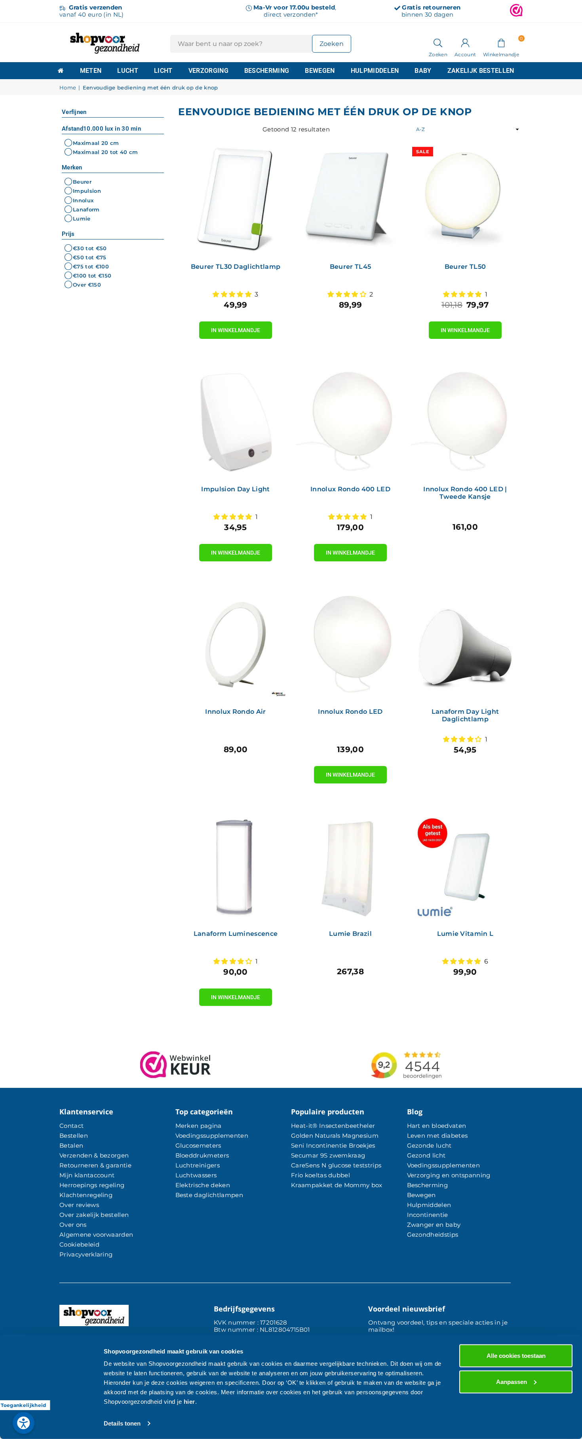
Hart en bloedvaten (436, 1125)
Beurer (82, 182)
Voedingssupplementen (211, 1135)
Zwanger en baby (434, 1224)
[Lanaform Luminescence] (236, 867)
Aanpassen (511, 1381)
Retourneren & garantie (95, 1165)
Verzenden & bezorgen (94, 1155)
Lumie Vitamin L (465, 933)
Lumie (82, 218)
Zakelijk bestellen (480, 70)
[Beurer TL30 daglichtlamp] (236, 200)
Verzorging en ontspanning (449, 1175)
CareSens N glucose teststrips (336, 1165)
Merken (72, 167)
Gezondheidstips (432, 1234)
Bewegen (320, 70)
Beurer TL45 (350, 266)
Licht (163, 70)
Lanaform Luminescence (236, 933)
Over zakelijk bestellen (94, 1214)
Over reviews (79, 1205)
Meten (91, 70)
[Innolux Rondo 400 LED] (350, 422)
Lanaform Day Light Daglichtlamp (465, 715)
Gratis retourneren (431, 7)
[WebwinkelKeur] (516, 11)
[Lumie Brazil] (350, 867)
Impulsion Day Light (235, 489)
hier (189, 1401)
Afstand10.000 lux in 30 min (101, 128)
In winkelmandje (235, 327)
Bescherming (266, 70)
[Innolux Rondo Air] (236, 645)
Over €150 (87, 284)
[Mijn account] (465, 42)
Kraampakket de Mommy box (336, 1185)
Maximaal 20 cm (96, 143)
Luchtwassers (196, 1175)
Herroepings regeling (91, 1185)
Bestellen (73, 1135)
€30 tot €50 (90, 248)
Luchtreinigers (197, 1165)
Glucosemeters (198, 1145)
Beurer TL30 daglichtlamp (236, 266)
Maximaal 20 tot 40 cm (105, 152)
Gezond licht (426, 1155)
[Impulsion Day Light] (236, 422)
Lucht (127, 70)
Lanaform (86, 209)
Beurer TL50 (465, 266)
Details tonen (122, 1423)
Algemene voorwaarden (96, 1234)
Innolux (83, 200)
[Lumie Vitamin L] (465, 867)
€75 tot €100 (91, 266)
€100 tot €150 (92, 275)
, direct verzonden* (294, 11)
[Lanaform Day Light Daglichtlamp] (465, 645)
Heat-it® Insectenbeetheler (333, 1125)
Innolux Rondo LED (350, 711)
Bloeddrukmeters (202, 1155)
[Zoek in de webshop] (438, 42)
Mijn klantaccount (86, 1175)
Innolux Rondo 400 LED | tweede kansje (465, 492)
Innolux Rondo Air (235, 711)
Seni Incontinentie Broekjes (333, 1145)
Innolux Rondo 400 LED (350, 489)
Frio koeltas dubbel (320, 1175)
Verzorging (208, 70)
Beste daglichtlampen (209, 1195)
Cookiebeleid (79, 1244)
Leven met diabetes (437, 1135)
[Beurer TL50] (465, 200)
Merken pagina (198, 1125)
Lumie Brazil (350, 933)
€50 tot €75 (90, 257)
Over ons (73, 1224)
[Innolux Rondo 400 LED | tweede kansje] (465, 422)
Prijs (68, 234)
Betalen (71, 1145)
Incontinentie (427, 1214)
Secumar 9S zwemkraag (328, 1155)
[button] (501, 42)
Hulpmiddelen (375, 70)
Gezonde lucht (429, 1145)
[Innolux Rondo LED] (350, 645)
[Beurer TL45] (350, 200)
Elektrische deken (202, 1185)
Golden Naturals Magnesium (334, 1135)
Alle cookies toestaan (516, 1355)
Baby (423, 70)
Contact (71, 1125)
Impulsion (87, 191)
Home (67, 88)
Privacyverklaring (85, 1254)
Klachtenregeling (85, 1195)
